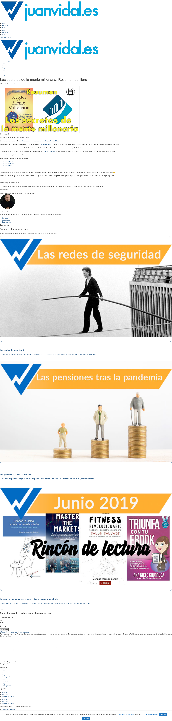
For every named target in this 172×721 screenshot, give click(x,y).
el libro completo (49, 151)
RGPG (2, 622)
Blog (3, 27)
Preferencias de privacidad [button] (125, 714)
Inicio (3, 23)
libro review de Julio (46, 144)
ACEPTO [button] (163, 714)
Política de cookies (151, 714)
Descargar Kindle (8, 162)
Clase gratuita (6, 677)
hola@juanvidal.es (8, 696)
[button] (86, 632)
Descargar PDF (7, 166)
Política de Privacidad (14, 627)
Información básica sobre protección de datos (14, 632)
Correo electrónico (6, 617)
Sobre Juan (5, 25)
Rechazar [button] (86, 718)
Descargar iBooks (8, 164)
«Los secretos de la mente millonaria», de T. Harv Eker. (40, 141)
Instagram (5, 692)
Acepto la (11, 627)
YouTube (5, 694)
